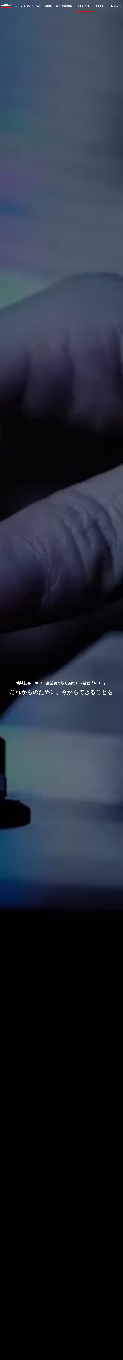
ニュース (19, 6)
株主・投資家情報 (64, 6)
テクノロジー (37, 6)
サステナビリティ (84, 6)
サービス (27, 6)
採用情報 (99, 6)
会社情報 (48, 6)
